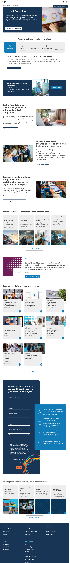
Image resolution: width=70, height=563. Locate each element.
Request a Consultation (60, 6)
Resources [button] (27, 2)
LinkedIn (7, 550)
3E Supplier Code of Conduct (30, 556)
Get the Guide (57, 87)
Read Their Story (31, 281)
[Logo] (4, 2)
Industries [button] (19, 2)
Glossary (5, 540)
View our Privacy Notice (19, 465)
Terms (27, 468)
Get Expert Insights (14, 68)
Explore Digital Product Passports (14, 201)
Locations (27, 540)
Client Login (58, 2)
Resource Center (7, 535)
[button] (66, 2)
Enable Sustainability (10, 129)
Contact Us (28, 535)
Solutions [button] (11, 2)
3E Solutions (6, 537)
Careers (48, 535)
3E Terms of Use (29, 560)
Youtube (7, 555)
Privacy (23, 468)
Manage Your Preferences (10, 543)
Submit (19, 474)
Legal (26, 550)
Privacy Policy (28, 553)
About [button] (34, 2)
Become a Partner (51, 537)
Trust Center (50, 2)
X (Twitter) (8, 553)
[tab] (10, 47)
